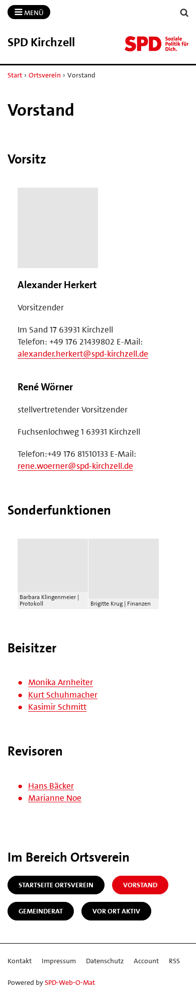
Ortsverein (45, 74)
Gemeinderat (41, 910)
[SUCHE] (184, 13)
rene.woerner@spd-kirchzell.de (75, 465)
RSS (174, 960)
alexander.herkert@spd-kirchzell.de (83, 353)
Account (146, 960)
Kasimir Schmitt (57, 706)
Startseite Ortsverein (56, 884)
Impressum (59, 960)
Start (15, 74)
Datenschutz (105, 960)
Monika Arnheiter (60, 682)
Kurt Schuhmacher (62, 694)
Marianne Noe (54, 797)
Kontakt (20, 960)
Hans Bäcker (51, 785)
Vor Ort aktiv (116, 910)
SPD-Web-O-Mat (70, 982)
